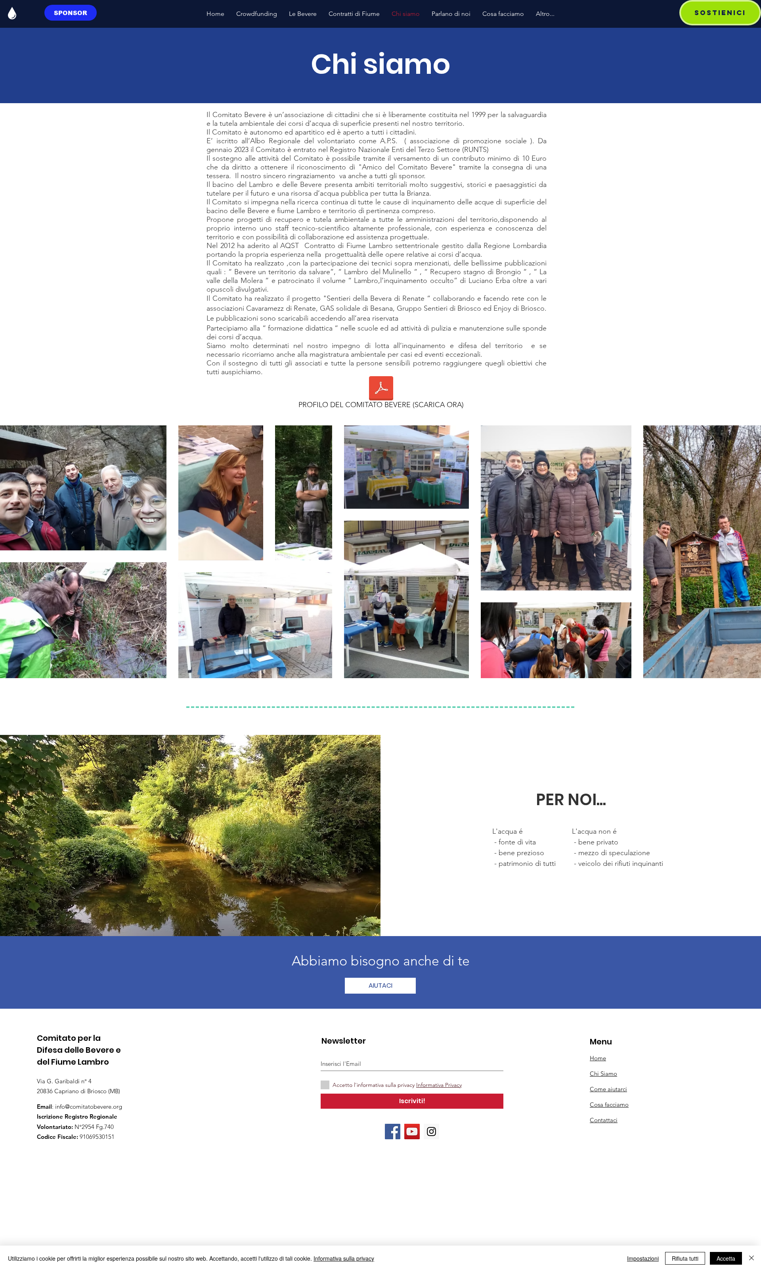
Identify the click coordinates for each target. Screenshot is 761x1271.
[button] (720, 12)
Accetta (726, 1258)
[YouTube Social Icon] (412, 1131)
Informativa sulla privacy (344, 1258)
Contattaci (604, 1120)
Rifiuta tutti (685, 1258)
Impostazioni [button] (643, 1258)
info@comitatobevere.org (88, 1106)
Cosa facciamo (609, 1104)
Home (598, 1058)
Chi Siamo (603, 1073)
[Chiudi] (751, 1258)
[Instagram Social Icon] (431, 1131)
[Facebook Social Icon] (392, 1131)
